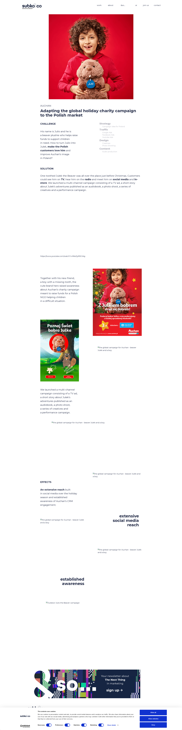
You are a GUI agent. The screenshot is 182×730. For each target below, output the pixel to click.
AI (136, 5)
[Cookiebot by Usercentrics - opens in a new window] (25, 726)
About (110, 5)
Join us (146, 5)
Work (99, 5)
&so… (123, 5)
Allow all (153, 712)
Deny (153, 725)
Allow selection (153, 719)
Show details (111, 725)
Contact (157, 5)
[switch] (67, 725)
